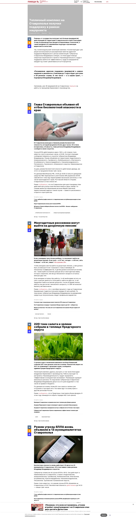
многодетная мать (39, 314)
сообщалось (43, 184)
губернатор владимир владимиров (62, 212)
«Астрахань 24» (60, 262)
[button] (37, 507)
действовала (71, 485)
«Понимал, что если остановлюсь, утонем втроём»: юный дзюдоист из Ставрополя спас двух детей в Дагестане (67, 507)
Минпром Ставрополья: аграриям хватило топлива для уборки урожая (55, 402)
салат (36, 416)
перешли (72, 86)
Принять (104, 515)
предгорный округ (46, 416)
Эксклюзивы (98, 1)
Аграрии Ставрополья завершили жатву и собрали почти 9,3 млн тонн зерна (56, 407)
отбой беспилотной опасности (42, 212)
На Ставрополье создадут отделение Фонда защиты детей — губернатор (56, 305)
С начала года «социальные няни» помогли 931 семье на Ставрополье (54, 302)
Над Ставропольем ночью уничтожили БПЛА (47, 203)
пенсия (49, 314)
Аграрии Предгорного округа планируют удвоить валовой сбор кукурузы (55, 405)
